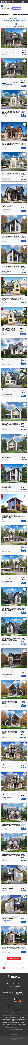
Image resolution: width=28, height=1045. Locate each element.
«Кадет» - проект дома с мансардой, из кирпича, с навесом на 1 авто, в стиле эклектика (11, 112)
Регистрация (17, 985)
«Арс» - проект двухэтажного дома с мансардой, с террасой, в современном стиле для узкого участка (11, 237)
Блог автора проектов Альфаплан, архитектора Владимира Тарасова (14, 1020)
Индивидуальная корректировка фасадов (10, 1015)
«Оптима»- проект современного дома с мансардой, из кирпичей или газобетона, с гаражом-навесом (11, 609)
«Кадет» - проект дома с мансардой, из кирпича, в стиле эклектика (11, 144)
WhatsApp (18, 998)
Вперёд (22, 968)
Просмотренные (7, 1017)
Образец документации (8, 1006)
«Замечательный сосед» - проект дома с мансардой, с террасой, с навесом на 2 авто (11, 548)
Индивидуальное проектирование (14, 1013)
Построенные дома (6, 1024)
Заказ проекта (23, 1015)
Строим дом (21, 1017)
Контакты (24, 1024)
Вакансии (20, 1026)
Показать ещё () (14, 958)
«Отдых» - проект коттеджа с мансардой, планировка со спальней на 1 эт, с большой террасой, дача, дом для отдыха (11, 51)
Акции (21, 1028)
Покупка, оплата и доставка (20, 1004)
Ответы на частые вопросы (19, 1006)
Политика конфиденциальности (12, 1028)
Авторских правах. (14, 1034)
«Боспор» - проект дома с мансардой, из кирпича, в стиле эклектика (11, 763)
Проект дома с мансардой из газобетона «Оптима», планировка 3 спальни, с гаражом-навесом (11, 361)
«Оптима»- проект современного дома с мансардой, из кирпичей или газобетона (11, 671)
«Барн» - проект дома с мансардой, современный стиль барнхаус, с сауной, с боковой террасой (11, 424)
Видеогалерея (14, 1024)
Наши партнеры (21, 1022)
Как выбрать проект (9, 1008)
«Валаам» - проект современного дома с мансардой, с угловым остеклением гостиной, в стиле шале (11, 887)
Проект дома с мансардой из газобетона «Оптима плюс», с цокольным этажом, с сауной (11, 299)
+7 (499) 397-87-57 (19, 997)
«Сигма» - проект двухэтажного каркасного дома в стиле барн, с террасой (9, 702)
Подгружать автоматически (14, 963)
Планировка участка (20, 1011)
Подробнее (7, 44)
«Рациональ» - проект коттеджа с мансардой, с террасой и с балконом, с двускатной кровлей (11, 486)
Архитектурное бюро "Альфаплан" (14, 980)
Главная (3, 1004)
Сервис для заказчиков (18, 1008)
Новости (7, 1026)
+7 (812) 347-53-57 (19, 994)
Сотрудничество (13, 1026)
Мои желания (15, 1017)
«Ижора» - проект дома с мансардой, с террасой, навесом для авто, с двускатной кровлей (11, 948)
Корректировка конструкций (9, 1011)
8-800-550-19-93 (19, 991)
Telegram (5, 1000)
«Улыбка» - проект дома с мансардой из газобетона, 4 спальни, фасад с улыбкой (11, 825)
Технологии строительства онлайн (10, 1022)
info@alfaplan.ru (6, 998)
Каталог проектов (10, 1004)
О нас (19, 1024)
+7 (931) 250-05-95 (19, 992)
